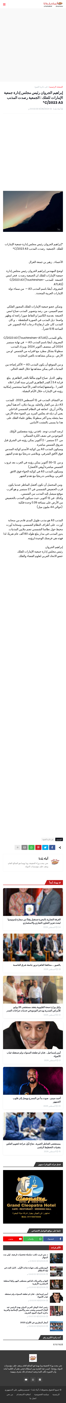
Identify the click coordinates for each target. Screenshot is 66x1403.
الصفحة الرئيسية (56, 86)
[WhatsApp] (31, 847)
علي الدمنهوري (11, 1389)
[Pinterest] (38, 847)
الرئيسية (56, 1394)
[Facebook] (52, 847)
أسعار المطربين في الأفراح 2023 (34, 1322)
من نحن (10, 1394)
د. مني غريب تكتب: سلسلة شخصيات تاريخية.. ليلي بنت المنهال (25, 1256)
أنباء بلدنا (43, 858)
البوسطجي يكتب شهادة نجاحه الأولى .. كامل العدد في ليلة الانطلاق (26, 1269)
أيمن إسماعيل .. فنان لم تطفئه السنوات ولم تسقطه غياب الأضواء (26, 1295)
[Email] (24, 847)
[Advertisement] (33, 45)
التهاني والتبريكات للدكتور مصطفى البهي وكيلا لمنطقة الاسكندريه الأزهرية (26, 1282)
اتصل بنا (33, 1398)
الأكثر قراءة (56, 1247)
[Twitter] (45, 847)
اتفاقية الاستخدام (24, 1394)
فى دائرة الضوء (41, 86)
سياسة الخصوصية (41, 1394)
